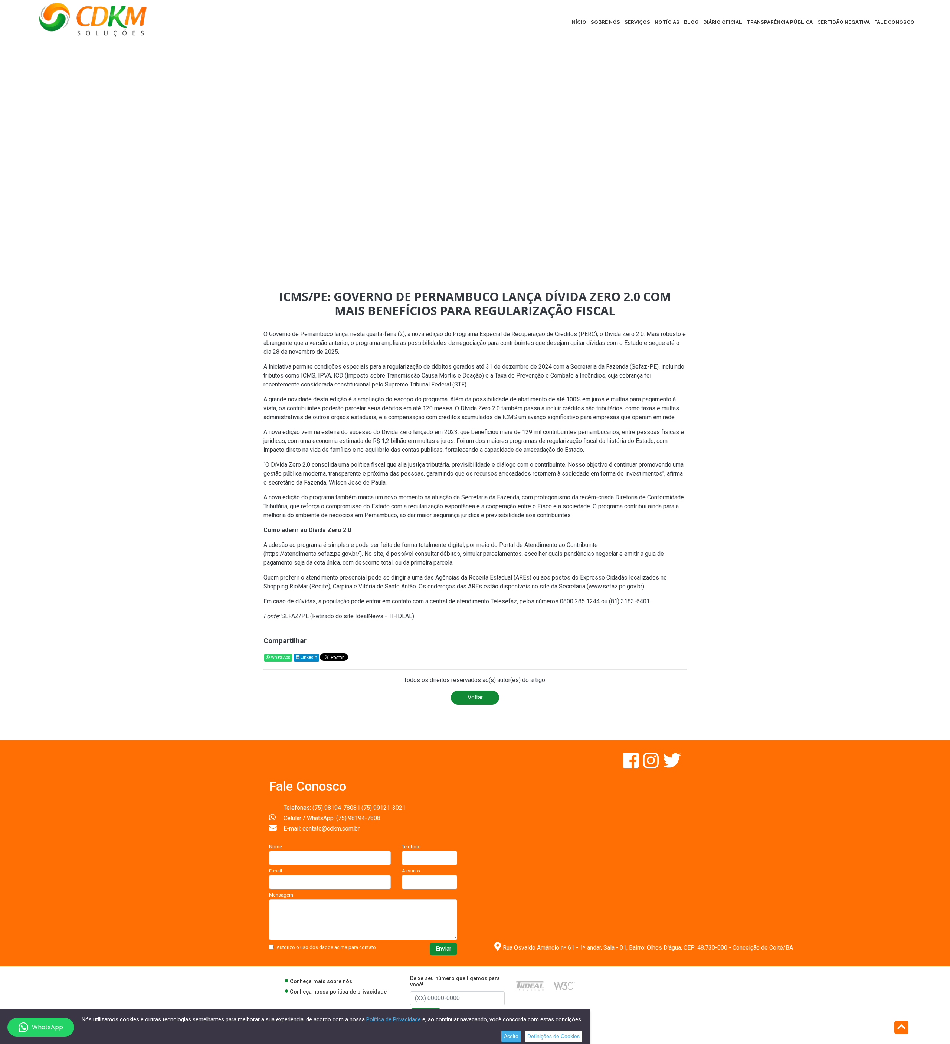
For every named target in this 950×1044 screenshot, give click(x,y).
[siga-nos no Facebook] (631, 765)
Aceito (511, 1036)
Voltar (475, 697)
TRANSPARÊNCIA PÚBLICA (780, 22)
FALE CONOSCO (894, 22)
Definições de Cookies (553, 1036)
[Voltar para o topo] (901, 1028)
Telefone (411, 846)
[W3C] (564, 985)
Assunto (411, 871)
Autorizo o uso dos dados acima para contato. (326, 947)
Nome (275, 846)
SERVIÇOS (637, 22)
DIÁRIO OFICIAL (722, 22)
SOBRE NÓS (605, 22)
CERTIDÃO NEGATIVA (843, 22)
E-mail (275, 871)
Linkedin (308, 657)
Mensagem (281, 895)
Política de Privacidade (393, 1019)
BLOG (691, 22)
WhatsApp (280, 657)
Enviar (443, 948)
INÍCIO (578, 22)
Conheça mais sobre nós (321, 981)
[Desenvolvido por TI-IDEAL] (530, 985)
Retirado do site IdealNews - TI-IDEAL (362, 616)
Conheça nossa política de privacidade (338, 992)
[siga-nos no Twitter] (672, 765)
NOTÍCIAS (667, 22)
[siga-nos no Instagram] (651, 765)
